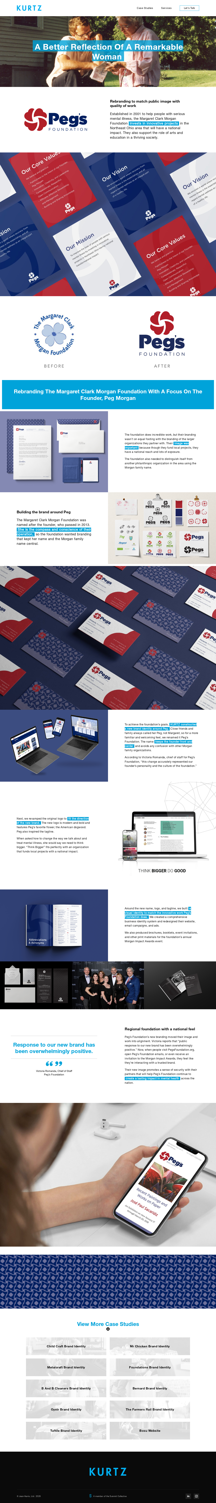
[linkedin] (188, 1496)
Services (166, 8)
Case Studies (145, 8)
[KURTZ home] (28, 8)
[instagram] (196, 1496)
